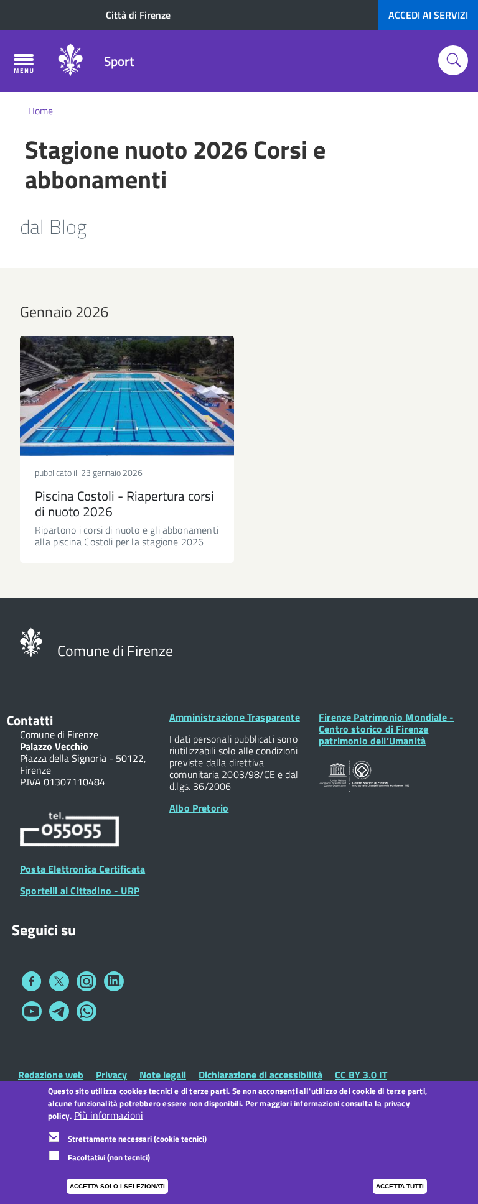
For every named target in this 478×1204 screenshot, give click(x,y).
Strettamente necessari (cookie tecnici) (137, 1138)
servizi (428, 14)
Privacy (111, 1074)
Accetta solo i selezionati (117, 1186)
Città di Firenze (138, 14)
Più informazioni (108, 1115)
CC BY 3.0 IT (361, 1074)
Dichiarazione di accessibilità (260, 1074)
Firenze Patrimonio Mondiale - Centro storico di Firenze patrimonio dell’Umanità (386, 729)
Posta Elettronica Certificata (82, 868)
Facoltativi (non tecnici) (109, 1157)
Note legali (162, 1074)
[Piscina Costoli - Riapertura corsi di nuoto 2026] (127, 396)
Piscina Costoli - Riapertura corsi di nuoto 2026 (124, 503)
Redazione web (50, 1074)
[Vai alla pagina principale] (70, 61)
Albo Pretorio (198, 807)
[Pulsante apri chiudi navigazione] (23, 63)
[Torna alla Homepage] (31, 641)
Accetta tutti (400, 1186)
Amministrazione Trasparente (234, 717)
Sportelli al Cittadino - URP (79, 890)
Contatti (30, 720)
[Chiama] (70, 830)
